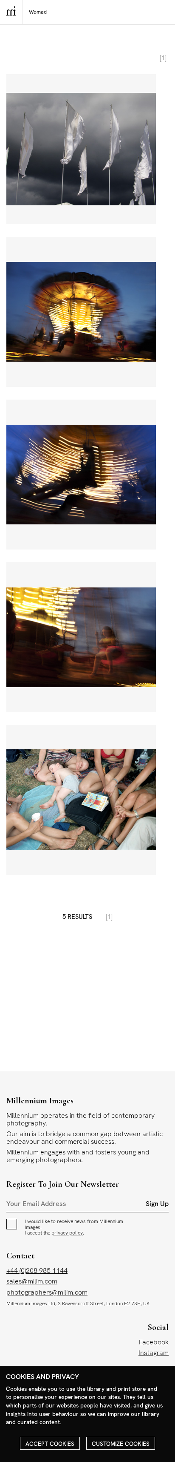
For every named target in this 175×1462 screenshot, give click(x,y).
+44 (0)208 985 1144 (37, 1270)
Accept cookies (49, 1444)
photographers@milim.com (47, 1292)
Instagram (153, 1352)
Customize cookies (121, 1444)
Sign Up (157, 1203)
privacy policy (67, 1232)
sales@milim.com (31, 1281)
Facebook (154, 1342)
